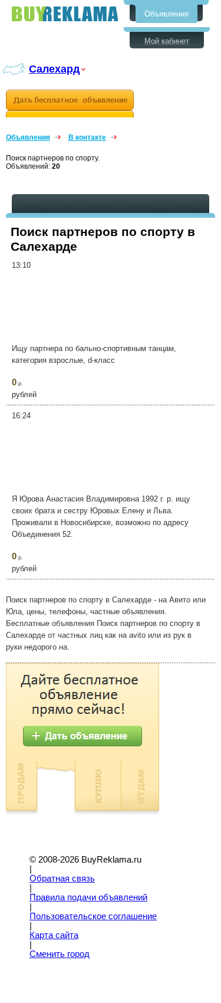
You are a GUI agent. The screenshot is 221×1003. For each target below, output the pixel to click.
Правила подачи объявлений (88, 897)
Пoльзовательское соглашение (93, 916)
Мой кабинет (166, 41)
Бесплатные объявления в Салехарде (65, 13)
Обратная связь (62, 878)
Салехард (54, 69)
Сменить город (59, 954)
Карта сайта (53, 935)
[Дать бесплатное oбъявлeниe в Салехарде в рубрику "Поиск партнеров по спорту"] (70, 103)
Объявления (166, 13)
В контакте (87, 137)
